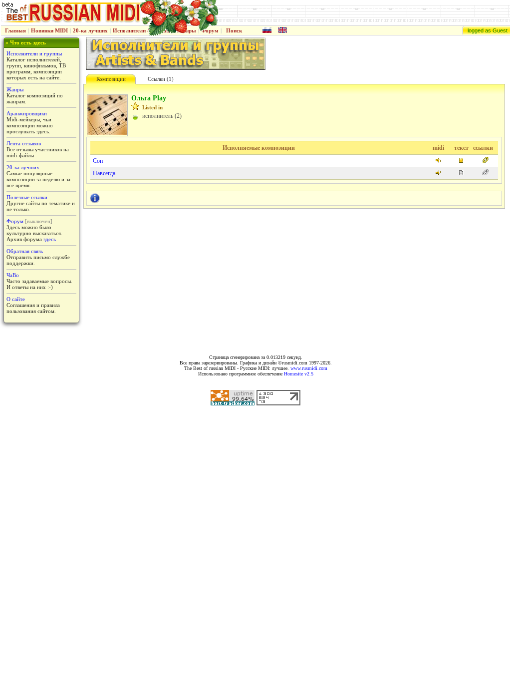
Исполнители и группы (34, 53)
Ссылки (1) (161, 79)
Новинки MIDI (49, 30)
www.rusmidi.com (308, 368)
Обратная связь (24, 251)
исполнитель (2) (162, 115)
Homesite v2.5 (298, 373)
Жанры (14, 89)
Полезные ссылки (26, 197)
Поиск (234, 30)
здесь (49, 239)
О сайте (15, 299)
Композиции (111, 79)
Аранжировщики (26, 113)
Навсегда (104, 173)
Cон (98, 160)
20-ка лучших (90, 30)
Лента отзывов (23, 143)
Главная (15, 30)
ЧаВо (12, 275)
